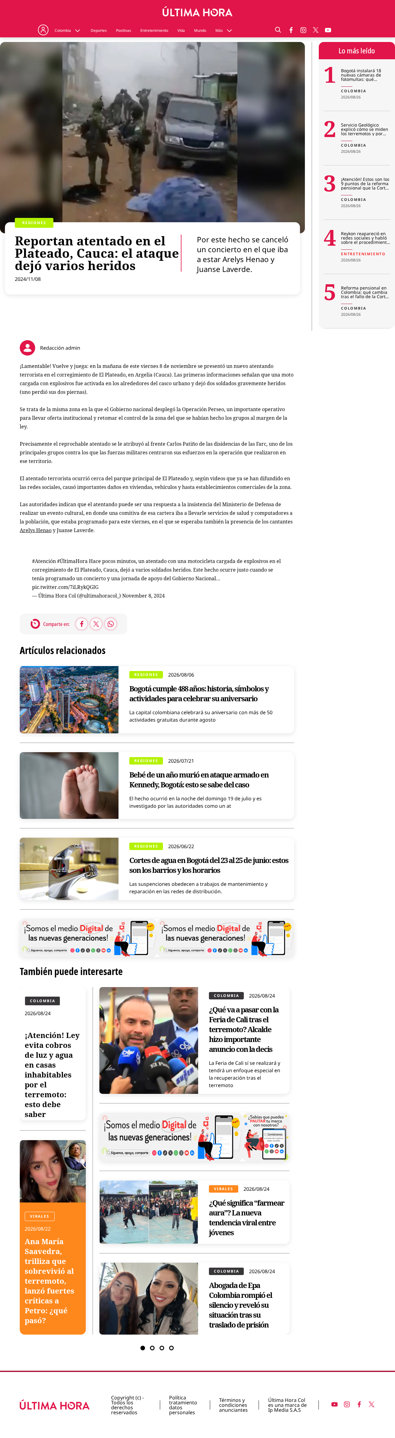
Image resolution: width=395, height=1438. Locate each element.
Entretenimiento (154, 30)
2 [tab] (152, 1348)
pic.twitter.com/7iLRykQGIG (65, 587)
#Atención (44, 561)
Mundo (200, 30)
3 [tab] (162, 1348)
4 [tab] (171, 1348)
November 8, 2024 (143, 595)
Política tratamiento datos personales (183, 1405)
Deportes (99, 30)
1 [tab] (142, 1348)
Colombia (63, 30)
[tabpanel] (157, 1161)
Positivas (123, 30)
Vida (181, 30)
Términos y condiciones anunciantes (233, 1405)
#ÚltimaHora (72, 561)
